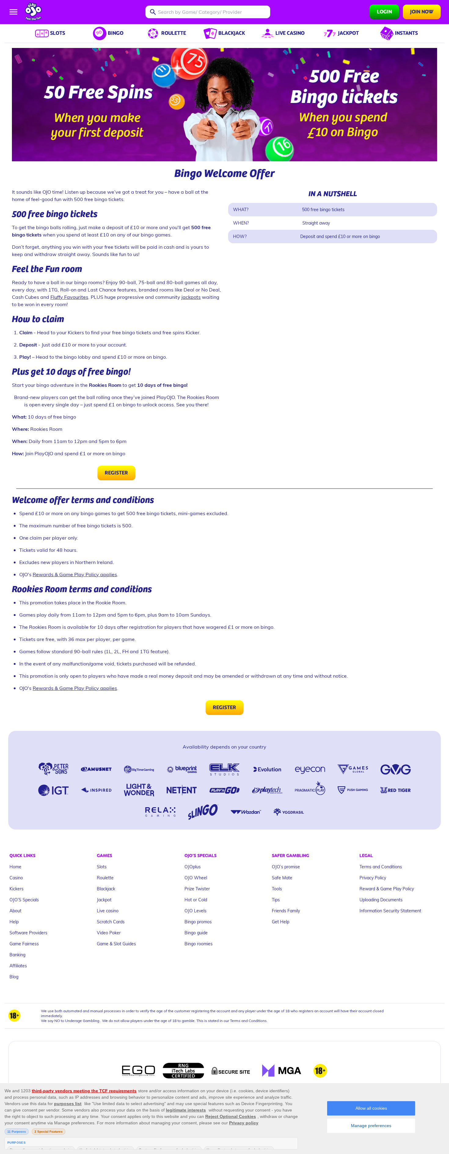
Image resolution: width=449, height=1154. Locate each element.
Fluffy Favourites (69, 297)
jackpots (191, 297)
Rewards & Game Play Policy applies (75, 574)
